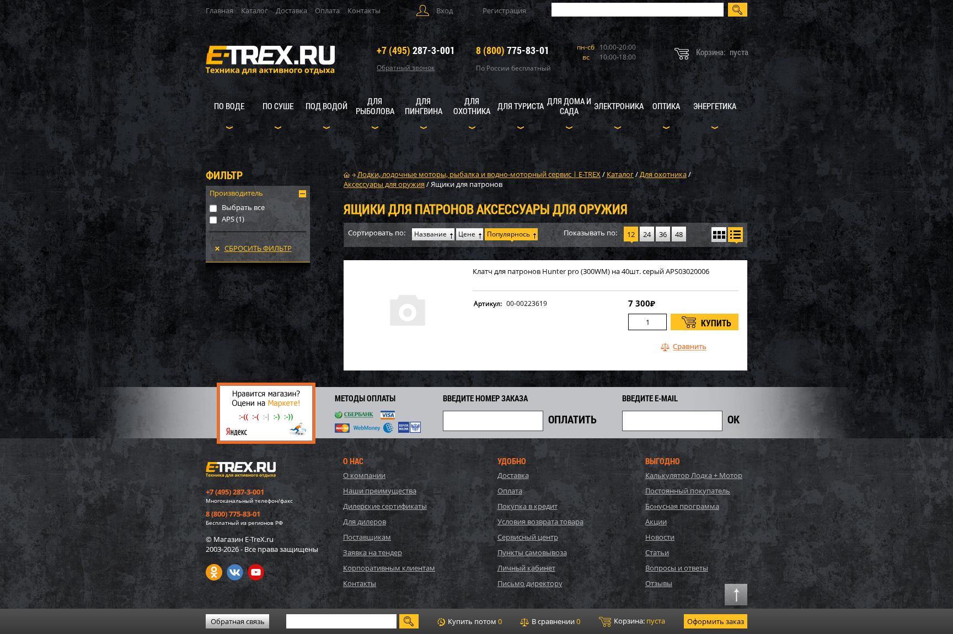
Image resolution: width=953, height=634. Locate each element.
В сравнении (555, 621)
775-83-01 (512, 50)
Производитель (236, 193)
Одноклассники (214, 572)
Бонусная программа (682, 506)
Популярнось (508, 234)
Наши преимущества (379, 491)
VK (235, 572)
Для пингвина (423, 105)
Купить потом (474, 621)
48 (679, 234)
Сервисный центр (527, 537)
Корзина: (638, 621)
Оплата (327, 10)
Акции (656, 521)
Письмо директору (530, 583)
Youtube (256, 572)
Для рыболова (375, 105)
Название (430, 234)
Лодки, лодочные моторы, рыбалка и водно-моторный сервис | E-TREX (479, 174)
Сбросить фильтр (258, 248)
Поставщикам (367, 537)
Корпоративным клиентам (389, 568)
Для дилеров (364, 521)
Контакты (364, 10)
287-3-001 (416, 50)
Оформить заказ (715, 621)
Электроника (619, 105)
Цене (466, 234)
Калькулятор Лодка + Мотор (693, 475)
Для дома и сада (569, 105)
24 (647, 234)
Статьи (657, 552)
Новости (659, 537)
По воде (229, 105)
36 (663, 234)
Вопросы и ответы (676, 568)
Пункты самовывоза (532, 552)
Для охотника (471, 105)
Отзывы (658, 583)
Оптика (666, 105)
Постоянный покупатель (687, 491)
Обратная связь (238, 621)
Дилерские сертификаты (385, 506)
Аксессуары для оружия (384, 184)
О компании (364, 475)
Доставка (291, 10)
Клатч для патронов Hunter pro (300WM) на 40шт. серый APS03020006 (591, 271)
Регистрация (504, 10)
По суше (278, 105)
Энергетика (714, 105)
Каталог (254, 10)
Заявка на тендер (372, 552)
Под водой (326, 105)
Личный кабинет (526, 568)
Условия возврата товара (540, 521)
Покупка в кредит (527, 506)
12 (631, 234)
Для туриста (520, 105)
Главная (219, 10)
